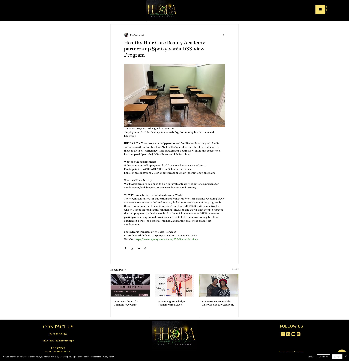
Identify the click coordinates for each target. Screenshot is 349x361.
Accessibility (299, 352)
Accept (337, 356)
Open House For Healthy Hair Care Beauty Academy (218, 303)
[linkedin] (288, 334)
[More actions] (223, 34)
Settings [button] (311, 356)
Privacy (289, 352)
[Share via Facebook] (125, 248)
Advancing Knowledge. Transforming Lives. (171, 303)
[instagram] (298, 334)
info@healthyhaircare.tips (58, 340)
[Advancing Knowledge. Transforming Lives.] (174, 285)
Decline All (323, 356)
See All (235, 269)
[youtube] (293, 334)
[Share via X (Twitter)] (132, 248)
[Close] (345, 356)
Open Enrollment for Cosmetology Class (126, 303)
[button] (320, 9)
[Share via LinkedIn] (138, 248)
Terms (281, 352)
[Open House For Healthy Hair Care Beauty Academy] (218, 285)
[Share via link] (145, 248)
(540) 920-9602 (58, 334)
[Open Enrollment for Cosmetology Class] (130, 285)
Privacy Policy (108, 356)
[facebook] (283, 334)
